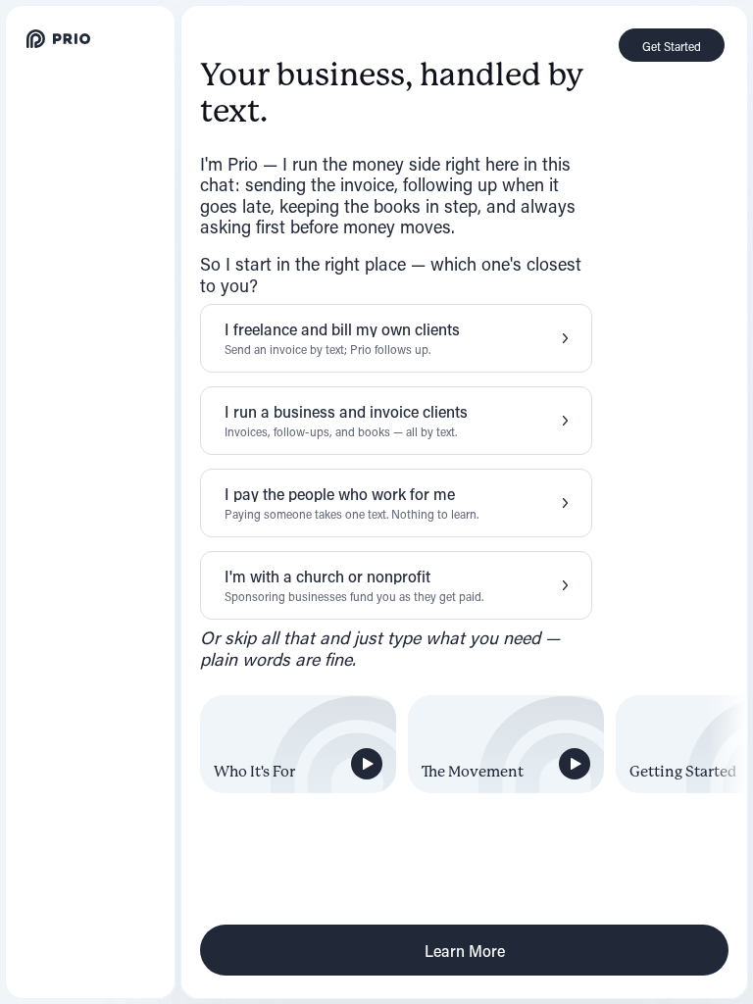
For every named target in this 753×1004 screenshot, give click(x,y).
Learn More (465, 950)
